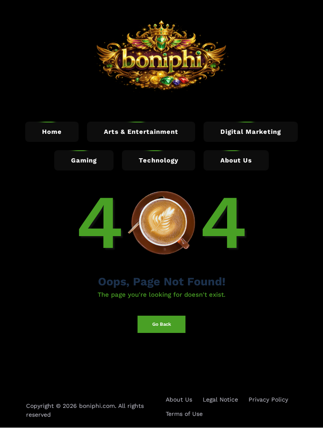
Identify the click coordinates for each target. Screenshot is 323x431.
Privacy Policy (268, 399)
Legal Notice (220, 399)
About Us (179, 399)
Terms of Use (184, 413)
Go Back (161, 324)
